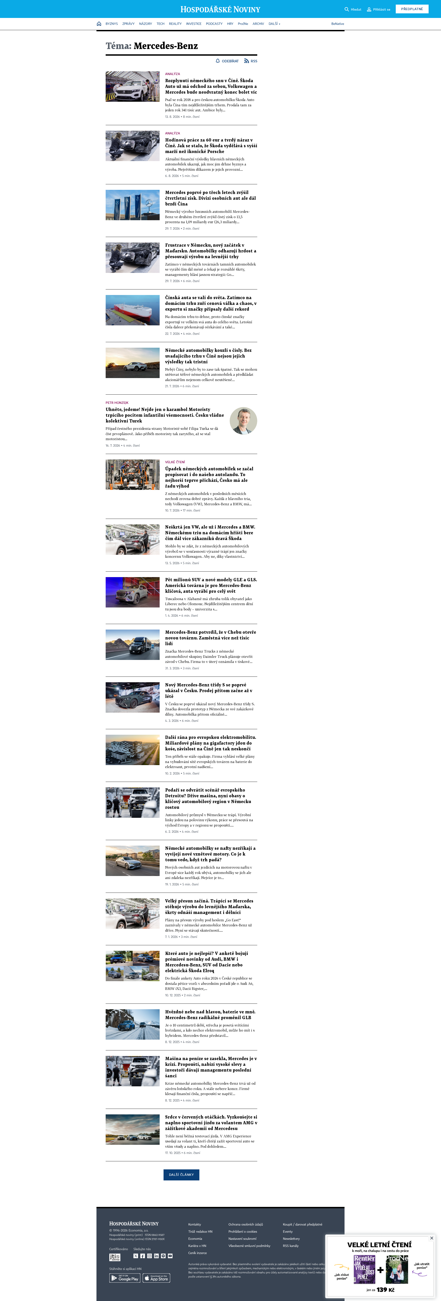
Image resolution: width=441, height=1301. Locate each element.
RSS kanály (291, 1246)
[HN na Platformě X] (135, 1256)
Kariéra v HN (197, 1246)
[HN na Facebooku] (142, 1256)
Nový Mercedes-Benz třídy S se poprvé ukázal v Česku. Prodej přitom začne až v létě (208, 691)
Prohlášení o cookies (243, 1231)
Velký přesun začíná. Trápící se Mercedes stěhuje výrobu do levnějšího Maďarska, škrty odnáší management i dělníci (209, 907)
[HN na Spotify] (163, 1256)
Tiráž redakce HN (200, 1231)
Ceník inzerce (197, 1253)
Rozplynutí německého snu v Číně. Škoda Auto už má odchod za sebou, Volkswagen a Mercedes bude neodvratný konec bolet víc (211, 86)
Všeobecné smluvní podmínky (249, 1246)
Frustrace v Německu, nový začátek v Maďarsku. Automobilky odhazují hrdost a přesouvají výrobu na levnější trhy (210, 251)
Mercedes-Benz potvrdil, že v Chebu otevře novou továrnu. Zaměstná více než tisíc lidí (210, 638)
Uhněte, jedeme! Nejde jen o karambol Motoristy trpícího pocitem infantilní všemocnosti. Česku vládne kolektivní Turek (165, 415)
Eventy (288, 1231)
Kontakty (194, 1224)
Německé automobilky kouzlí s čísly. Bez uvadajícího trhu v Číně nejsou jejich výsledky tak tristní (208, 356)
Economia (195, 1238)
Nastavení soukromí (242, 1238)
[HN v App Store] (156, 1278)
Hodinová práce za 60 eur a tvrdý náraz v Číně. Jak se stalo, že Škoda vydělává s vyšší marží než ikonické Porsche (211, 146)
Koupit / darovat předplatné (302, 1224)
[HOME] (99, 24)
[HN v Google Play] (124, 1278)
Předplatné (412, 9)
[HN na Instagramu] (149, 1256)
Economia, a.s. (138, 1230)
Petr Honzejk (117, 403)
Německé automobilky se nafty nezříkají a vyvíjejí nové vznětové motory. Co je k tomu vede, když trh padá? (210, 854)
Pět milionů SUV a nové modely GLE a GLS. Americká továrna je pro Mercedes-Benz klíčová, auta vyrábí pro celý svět (211, 585)
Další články (181, 1175)
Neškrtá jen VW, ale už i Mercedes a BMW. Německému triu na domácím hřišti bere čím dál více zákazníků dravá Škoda (210, 533)
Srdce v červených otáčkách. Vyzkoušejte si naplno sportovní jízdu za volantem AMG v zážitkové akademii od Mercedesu (211, 1123)
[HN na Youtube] (170, 1256)
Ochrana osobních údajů (246, 1224)
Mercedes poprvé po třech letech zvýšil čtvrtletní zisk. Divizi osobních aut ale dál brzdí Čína (210, 198)
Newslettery (291, 1238)
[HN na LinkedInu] (156, 1256)
